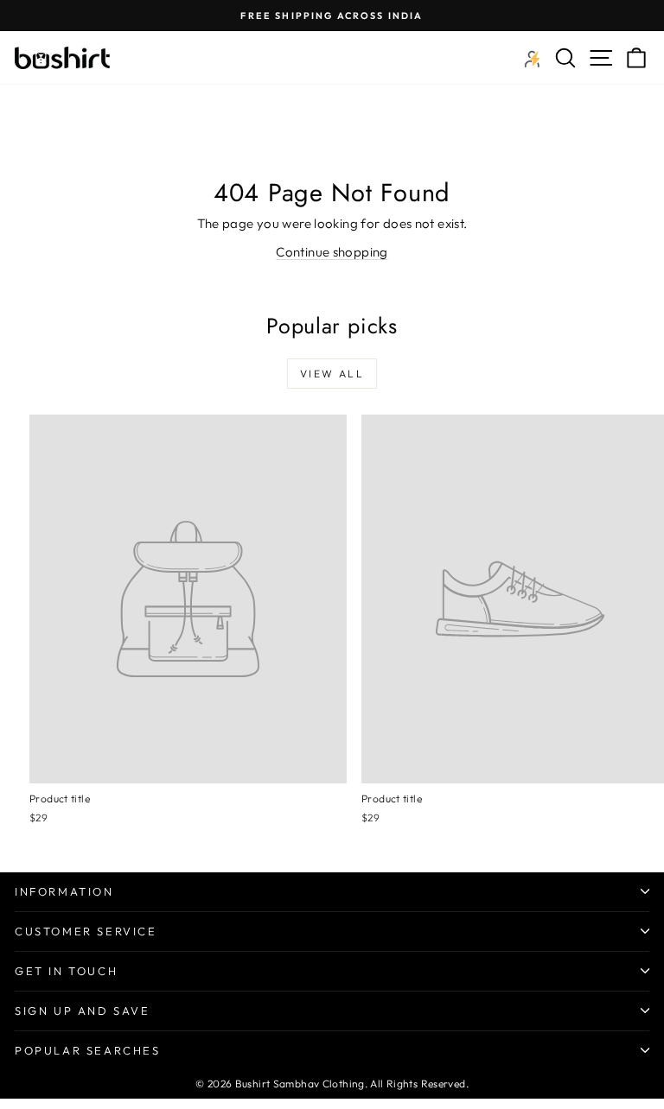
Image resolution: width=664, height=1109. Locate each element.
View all (332, 373)
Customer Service (86, 931)
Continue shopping (331, 252)
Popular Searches (88, 1050)
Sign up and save (82, 1010)
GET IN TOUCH (66, 971)
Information (64, 891)
